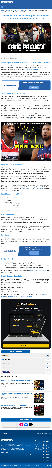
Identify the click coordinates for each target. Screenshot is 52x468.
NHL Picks (43, 451)
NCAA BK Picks (44, 459)
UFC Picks (47, 445)
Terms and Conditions (36, 465)
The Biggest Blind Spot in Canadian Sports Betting (14, 405)
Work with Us (37, 444)
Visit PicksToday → (26, 345)
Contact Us (36, 446)
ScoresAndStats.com (32, 69)
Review (47, 359)
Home (2, 10)
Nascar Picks (48, 456)
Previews (7, 10)
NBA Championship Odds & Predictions (32, 188)
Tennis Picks (47, 453)
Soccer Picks (48, 448)
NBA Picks (43, 453)
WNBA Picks (47, 459)
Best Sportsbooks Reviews (29, 444)
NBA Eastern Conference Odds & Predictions (33, 119)
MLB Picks (43, 448)
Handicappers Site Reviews (29, 450)
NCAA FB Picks (44, 456)
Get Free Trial (34, 87)
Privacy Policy (28, 465)
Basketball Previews (15, 10)
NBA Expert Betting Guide (37, 270)
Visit (48, 355)
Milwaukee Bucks (24, 65)
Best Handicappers (29, 453)
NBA (13, 57)
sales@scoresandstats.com (45, 433)
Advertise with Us (38, 442)
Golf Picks (47, 451)
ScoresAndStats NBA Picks (19, 197)
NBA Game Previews (26, 10)
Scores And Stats (7, 57)
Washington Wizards (9, 65)
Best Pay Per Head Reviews (29, 447)
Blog (27, 455)
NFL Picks (43, 445)
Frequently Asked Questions (38, 449)
